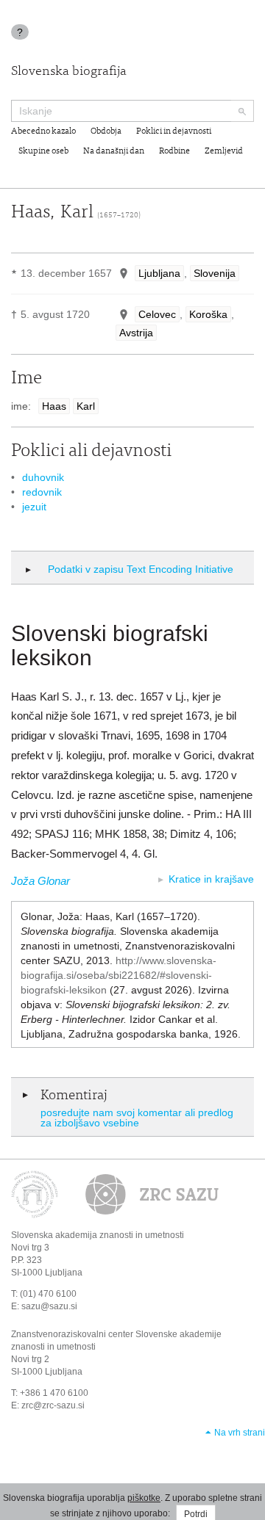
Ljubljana (159, 273)
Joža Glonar (40, 881)
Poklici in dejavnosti (173, 131)
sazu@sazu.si (49, 1306)
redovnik (42, 492)
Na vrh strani (239, 1432)
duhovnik (43, 477)
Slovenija (215, 273)
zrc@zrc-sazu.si (53, 1405)
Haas (54, 406)
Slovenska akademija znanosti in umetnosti (97, 1235)
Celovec (157, 314)
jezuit (34, 507)
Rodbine (174, 151)
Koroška (208, 314)
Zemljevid (224, 151)
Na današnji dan (113, 151)
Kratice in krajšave (211, 879)
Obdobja (106, 131)
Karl (86, 406)
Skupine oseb (43, 151)
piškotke (143, 1498)
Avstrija (136, 333)
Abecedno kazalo (43, 131)
